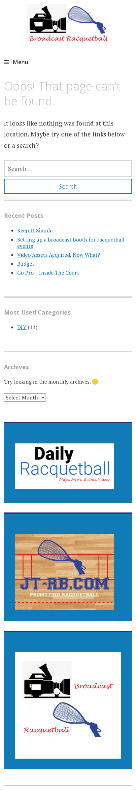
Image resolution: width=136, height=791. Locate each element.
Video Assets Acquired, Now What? (58, 254)
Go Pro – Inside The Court (48, 272)
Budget (25, 263)
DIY (21, 327)
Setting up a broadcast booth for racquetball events (70, 242)
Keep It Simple (34, 230)
